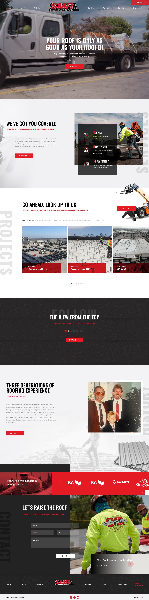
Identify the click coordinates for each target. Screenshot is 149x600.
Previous (142, 492)
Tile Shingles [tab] (99, 220)
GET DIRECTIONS (102, 566)
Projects (37, 8)
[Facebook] (71, 597)
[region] (120, 564)
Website (134, 597)
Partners (106, 8)
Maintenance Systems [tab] (43, 220)
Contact (121, 8)
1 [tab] (71, 283)
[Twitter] (78, 597)
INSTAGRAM (72, 340)
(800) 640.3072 (139, 2)
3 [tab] (74, 283)
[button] (131, 564)
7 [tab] (82, 283)
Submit (64, 556)
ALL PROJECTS (124, 209)
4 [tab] (76, 283)
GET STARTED (73, 66)
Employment (137, 8)
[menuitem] (9, 7)
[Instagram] (74, 597)
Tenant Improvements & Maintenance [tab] (77, 220)
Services (91, 8)
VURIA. (141, 597)
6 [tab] (80, 283)
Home (9, 8)
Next (147, 492)
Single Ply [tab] (57, 220)
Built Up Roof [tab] (27, 220)
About (23, 8)
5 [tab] (78, 283)
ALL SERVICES (23, 156)
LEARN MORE (13, 433)
